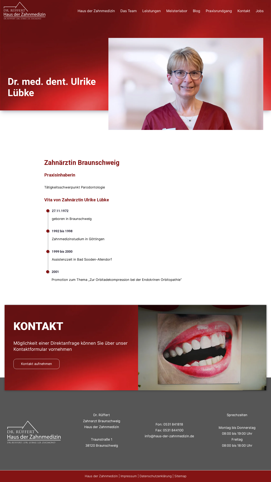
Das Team (128, 11)
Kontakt (243, 11)
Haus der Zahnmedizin (96, 11)
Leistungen (151, 11)
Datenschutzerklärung (156, 476)
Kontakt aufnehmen (36, 364)
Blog (196, 11)
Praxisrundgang (219, 11)
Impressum (129, 476)
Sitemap (180, 476)
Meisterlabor (176, 11)
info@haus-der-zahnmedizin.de (169, 436)
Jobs (260, 11)
